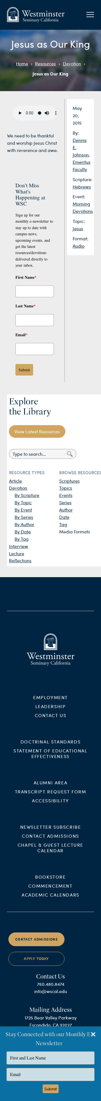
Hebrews (82, 187)
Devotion (72, 63)
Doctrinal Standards (50, 742)
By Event (23, 510)
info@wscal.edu (50, 991)
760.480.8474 (50, 984)
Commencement (50, 886)
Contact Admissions (50, 836)
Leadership (50, 706)
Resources (45, 63)
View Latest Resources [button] (37, 431)
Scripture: (82, 179)
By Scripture (27, 495)
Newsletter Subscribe (50, 827)
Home (22, 63)
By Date (23, 532)
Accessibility (50, 800)
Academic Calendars (50, 895)
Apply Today (36, 958)
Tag (63, 524)
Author (66, 510)
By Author (24, 524)
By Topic (23, 502)
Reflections (20, 560)
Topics (65, 488)
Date (64, 517)
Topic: (79, 221)
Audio (78, 246)
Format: (80, 238)
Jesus (78, 228)
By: (76, 133)
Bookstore (50, 877)
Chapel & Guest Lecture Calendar (50, 847)
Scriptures (69, 481)
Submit (24, 369)
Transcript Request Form (50, 791)
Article (15, 481)
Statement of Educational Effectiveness (50, 753)
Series (65, 502)
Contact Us (50, 715)
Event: (79, 196)
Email (21, 335)
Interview (18, 546)
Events (65, 495)
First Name (25, 277)
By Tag (22, 539)
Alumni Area (51, 783)
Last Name (25, 306)
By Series (24, 517)
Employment (50, 697)
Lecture (16, 553)
